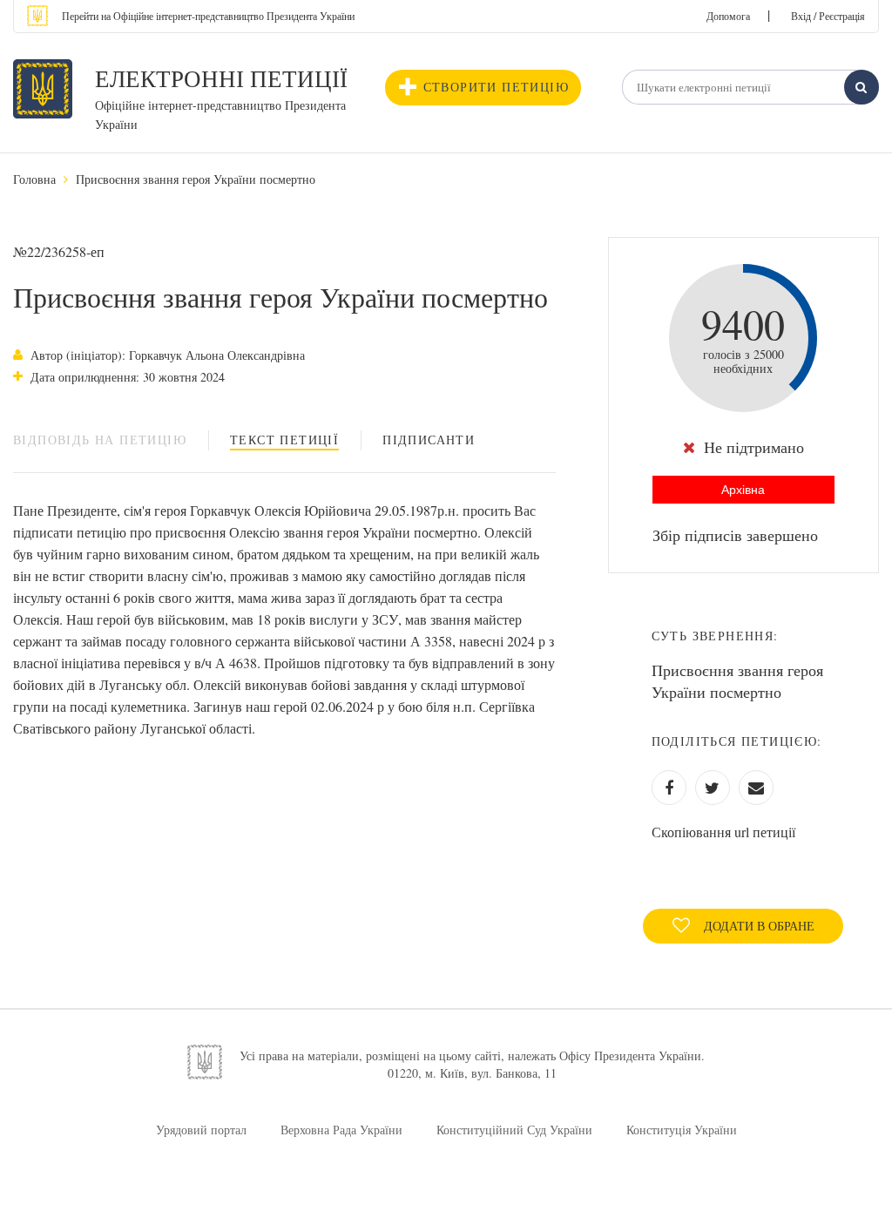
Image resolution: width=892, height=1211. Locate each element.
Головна (34, 179)
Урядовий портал (201, 1129)
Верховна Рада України (341, 1129)
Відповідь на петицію (99, 439)
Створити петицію (496, 86)
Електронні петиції (221, 78)
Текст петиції (284, 439)
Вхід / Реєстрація (828, 16)
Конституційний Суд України (514, 1129)
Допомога (728, 16)
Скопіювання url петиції (723, 831)
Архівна (743, 490)
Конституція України (681, 1129)
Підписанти (428, 439)
